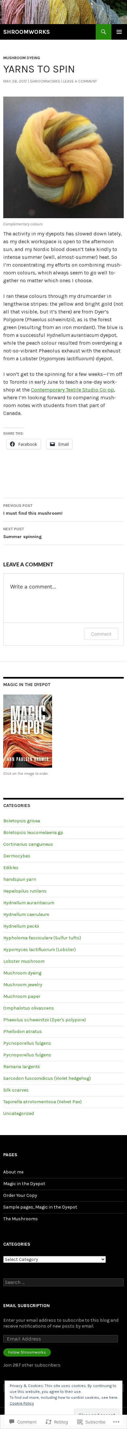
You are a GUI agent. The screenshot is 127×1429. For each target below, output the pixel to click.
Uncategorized (18, 1113)
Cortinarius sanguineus (28, 844)
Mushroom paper (21, 996)
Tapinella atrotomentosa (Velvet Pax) (42, 1102)
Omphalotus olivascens (28, 1008)
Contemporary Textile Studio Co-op (72, 390)
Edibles (11, 867)
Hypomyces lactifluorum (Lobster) (39, 949)
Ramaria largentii (21, 1066)
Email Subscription (26, 1305)
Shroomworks (45, 81)
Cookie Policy (22, 1403)
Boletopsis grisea (21, 821)
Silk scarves (16, 1090)
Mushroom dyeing (21, 58)
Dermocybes (16, 856)
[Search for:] (63, 1282)
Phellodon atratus (22, 1031)
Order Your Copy (20, 1195)
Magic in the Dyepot (24, 1183)
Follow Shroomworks (27, 1352)
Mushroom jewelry (22, 984)
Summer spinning (22, 533)
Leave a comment (80, 81)
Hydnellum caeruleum (26, 914)
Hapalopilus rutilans (25, 891)
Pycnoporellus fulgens (27, 1043)
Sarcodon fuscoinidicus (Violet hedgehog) (47, 1078)
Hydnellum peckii (21, 926)
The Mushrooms (20, 1219)
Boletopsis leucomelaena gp (33, 832)
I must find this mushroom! (33, 509)
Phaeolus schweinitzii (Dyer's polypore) (44, 1020)
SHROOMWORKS (26, 31)
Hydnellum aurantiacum (28, 903)
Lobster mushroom (24, 961)
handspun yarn (19, 879)
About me (13, 1172)
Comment (101, 634)
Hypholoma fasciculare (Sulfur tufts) (42, 938)
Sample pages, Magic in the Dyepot (40, 1207)
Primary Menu (119, 32)
